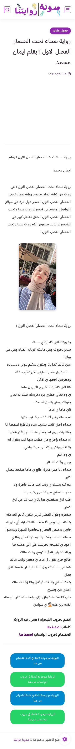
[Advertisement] (37, 107)
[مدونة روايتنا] (37, 10)
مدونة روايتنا (21, 740)
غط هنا (51, 627)
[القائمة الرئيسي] (68, 9)
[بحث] (7, 9)
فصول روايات (60, 30)
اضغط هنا (26, 635)
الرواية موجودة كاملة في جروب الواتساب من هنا (37, 679)
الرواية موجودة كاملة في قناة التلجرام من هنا (37, 660)
